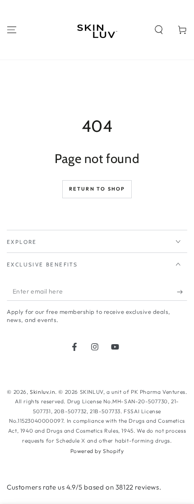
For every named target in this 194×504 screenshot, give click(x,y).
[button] (159, 29)
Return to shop (97, 189)
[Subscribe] (182, 292)
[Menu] (11, 29)
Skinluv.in (42, 391)
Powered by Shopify (97, 451)
